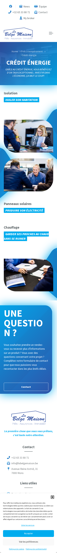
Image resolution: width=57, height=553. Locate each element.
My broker (29, 18)
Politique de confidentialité (36, 549)
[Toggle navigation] (51, 33)
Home (15, 51)
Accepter (28, 533)
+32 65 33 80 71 (21, 12)
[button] (52, 497)
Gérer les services (27, 525)
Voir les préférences (28, 541)
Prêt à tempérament (32, 51)
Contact (43, 12)
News (26, 6)
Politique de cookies (16, 549)
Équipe (42, 6)
